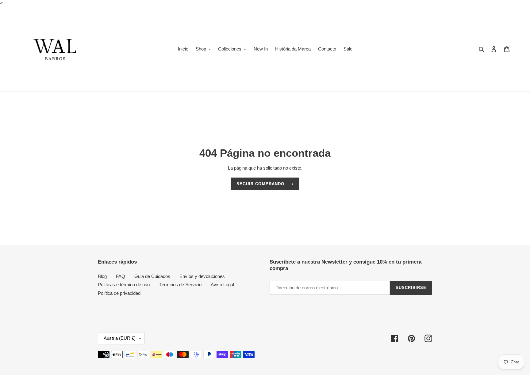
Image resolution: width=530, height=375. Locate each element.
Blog (102, 276)
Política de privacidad (119, 293)
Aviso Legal (222, 284)
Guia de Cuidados (152, 276)
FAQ (120, 276)
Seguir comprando (260, 184)
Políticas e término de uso (124, 284)
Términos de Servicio (180, 284)
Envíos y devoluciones (202, 276)
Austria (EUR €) (120, 338)
